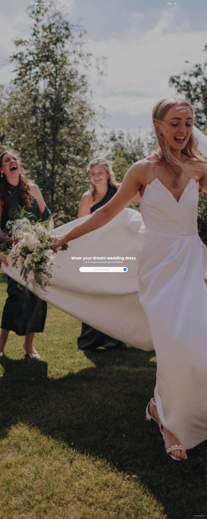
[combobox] (103, 269)
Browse (48, 3)
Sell (170, 3)
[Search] (125, 269)
